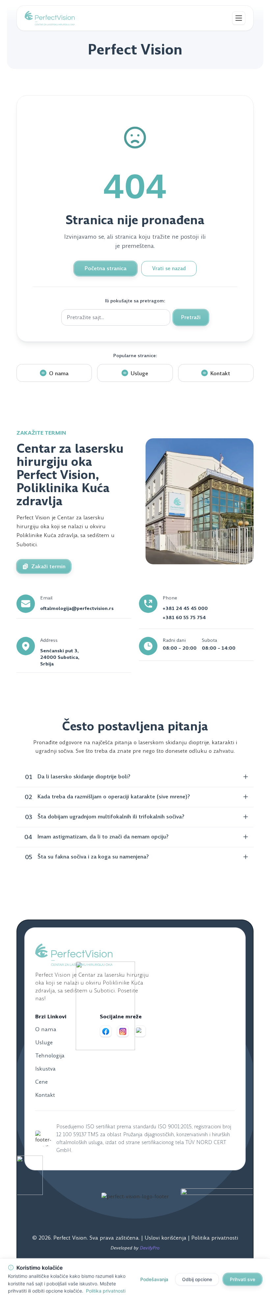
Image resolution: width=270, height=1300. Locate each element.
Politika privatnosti (214, 1238)
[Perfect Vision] (50, 18)
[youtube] (140, 1031)
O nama (45, 1029)
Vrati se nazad (169, 268)
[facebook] (106, 1031)
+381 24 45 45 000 (185, 608)
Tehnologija (50, 1055)
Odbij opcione (197, 1279)
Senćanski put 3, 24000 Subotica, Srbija (59, 657)
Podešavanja (154, 1279)
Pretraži (191, 317)
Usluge (44, 1042)
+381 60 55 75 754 (184, 617)
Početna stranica (105, 268)
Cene (41, 1082)
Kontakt (45, 1095)
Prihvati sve (242, 1279)
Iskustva (45, 1068)
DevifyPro (150, 1248)
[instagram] (123, 1031)
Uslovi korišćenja (166, 1238)
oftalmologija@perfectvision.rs (77, 608)
